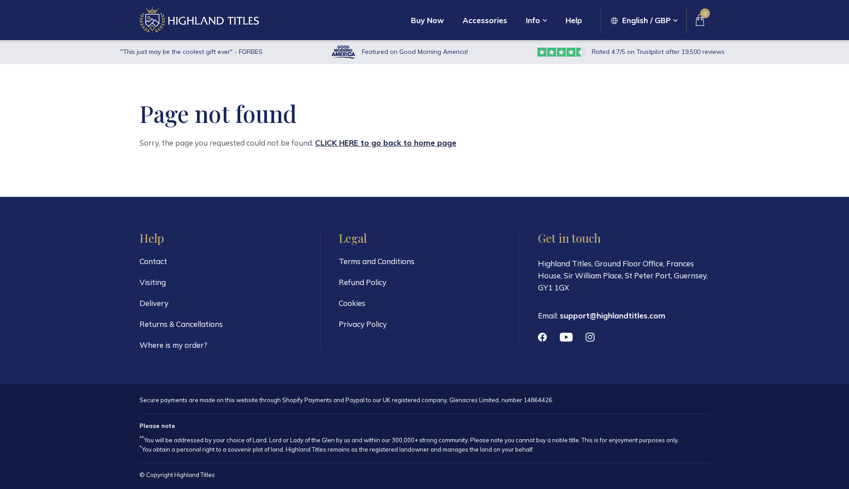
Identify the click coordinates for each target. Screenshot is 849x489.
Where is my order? (173, 345)
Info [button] (533, 20)
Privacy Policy (363, 324)
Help (574, 20)
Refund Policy (362, 282)
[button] (644, 20)
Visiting (152, 282)
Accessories (485, 20)
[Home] (199, 20)
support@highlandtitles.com (612, 315)
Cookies (352, 303)
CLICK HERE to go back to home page (385, 142)
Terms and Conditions (376, 261)
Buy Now (427, 20)
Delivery (153, 303)
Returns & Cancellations (181, 324)
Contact (153, 261)
